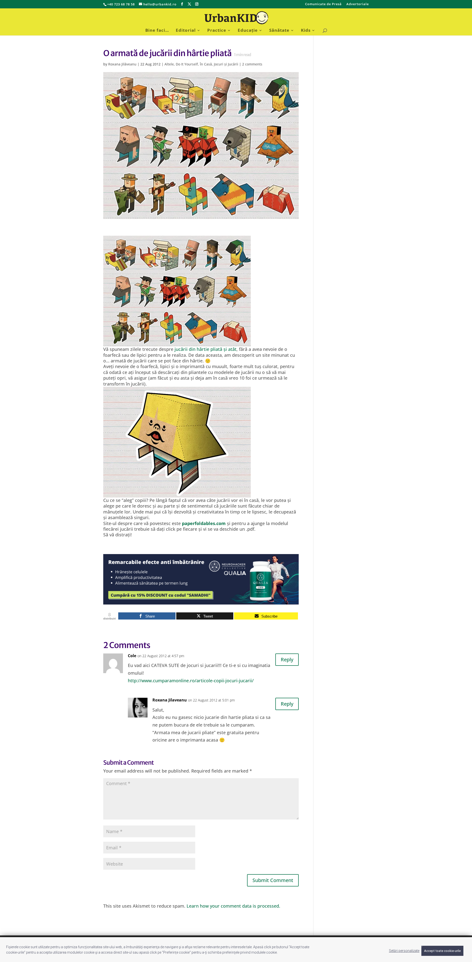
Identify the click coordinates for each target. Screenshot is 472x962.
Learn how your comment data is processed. (233, 906)
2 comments (252, 64)
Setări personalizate (404, 951)
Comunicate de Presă (323, 4)
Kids (305, 31)
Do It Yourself (187, 64)
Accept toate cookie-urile (442, 951)
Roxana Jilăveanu (122, 64)
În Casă (206, 64)
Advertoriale (357, 4)
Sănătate (279, 31)
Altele (169, 64)
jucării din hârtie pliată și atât (205, 349)
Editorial (186, 31)
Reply (287, 659)
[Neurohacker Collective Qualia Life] (201, 601)
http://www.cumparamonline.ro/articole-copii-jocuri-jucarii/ (191, 680)
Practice (216, 31)
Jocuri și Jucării (226, 64)
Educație (248, 31)
